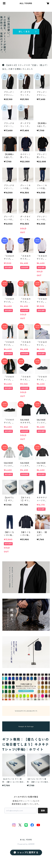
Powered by (23, 844)
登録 (43, 810)
